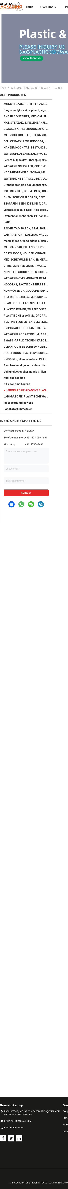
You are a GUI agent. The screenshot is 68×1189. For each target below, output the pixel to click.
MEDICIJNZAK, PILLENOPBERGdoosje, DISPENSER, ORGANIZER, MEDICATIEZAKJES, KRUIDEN (26, 247)
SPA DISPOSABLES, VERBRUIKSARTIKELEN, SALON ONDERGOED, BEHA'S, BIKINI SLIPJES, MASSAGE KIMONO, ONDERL (26, 297)
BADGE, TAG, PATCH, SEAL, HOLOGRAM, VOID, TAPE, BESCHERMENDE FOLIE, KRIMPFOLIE (26, 228)
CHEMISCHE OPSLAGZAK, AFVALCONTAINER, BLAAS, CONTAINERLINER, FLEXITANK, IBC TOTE (26, 197)
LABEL (8, 222)
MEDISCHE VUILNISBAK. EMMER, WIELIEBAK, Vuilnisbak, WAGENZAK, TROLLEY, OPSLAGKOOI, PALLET (26, 259)
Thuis (3, 88)
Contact (26, 492)
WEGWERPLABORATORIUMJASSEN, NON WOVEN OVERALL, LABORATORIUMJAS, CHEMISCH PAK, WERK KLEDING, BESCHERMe (26, 334)
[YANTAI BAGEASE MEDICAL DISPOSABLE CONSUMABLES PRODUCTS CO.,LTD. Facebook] (3, 1138)
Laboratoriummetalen (18, 409)
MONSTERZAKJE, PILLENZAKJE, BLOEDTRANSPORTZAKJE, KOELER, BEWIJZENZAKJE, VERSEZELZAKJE (26, 122)
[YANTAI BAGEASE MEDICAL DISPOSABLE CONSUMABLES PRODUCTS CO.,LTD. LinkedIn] (19, 1138)
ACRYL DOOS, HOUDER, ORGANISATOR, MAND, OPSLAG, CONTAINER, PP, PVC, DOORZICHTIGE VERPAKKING (26, 253)
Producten (16, 88)
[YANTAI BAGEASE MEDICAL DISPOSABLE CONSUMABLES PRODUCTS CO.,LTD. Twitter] (11, 1138)
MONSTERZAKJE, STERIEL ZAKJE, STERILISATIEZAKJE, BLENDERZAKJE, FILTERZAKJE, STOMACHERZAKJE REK (26, 104)
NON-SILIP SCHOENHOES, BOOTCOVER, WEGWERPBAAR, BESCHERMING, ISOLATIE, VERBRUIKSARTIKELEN (26, 272)
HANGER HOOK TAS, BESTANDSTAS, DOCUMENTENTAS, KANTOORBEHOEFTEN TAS (26, 147)
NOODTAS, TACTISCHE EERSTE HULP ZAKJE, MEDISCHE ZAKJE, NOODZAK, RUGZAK (26, 284)
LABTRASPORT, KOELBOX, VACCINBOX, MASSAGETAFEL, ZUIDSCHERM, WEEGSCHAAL (26, 234)
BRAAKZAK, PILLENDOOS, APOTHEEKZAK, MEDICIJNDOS (26, 129)
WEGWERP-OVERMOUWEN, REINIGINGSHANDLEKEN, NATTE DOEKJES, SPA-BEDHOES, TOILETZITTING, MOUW (26, 278)
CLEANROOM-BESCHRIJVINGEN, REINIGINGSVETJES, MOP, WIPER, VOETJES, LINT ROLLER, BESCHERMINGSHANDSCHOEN (26, 346)
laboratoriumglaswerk (18, 402)
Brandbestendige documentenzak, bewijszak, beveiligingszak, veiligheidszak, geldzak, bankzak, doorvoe (26, 185)
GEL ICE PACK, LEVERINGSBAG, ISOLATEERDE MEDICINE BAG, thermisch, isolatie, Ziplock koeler (26, 141)
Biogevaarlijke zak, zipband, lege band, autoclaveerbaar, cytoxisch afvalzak (26, 110)
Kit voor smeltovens (17, 384)
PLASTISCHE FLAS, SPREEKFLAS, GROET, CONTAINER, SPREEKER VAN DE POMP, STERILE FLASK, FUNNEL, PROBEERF (26, 303)
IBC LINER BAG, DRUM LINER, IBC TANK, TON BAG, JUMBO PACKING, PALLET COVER (26, 191)
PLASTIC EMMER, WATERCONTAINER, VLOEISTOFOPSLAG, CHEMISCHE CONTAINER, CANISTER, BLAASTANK (26, 309)
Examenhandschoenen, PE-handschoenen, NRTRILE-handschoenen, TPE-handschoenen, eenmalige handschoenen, (26, 216)
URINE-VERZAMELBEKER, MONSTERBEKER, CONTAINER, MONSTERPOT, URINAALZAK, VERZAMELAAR (26, 265)
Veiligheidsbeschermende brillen (25, 371)
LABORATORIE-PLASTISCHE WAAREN (26, 396)
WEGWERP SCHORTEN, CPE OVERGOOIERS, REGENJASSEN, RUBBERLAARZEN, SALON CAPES (26, 166)
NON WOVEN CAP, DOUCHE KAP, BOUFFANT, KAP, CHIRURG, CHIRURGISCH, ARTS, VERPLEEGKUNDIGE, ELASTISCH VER (26, 290)
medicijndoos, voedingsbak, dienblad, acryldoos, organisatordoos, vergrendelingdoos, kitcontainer (26, 241)
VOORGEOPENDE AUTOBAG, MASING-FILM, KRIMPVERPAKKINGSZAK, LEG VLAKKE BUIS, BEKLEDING (26, 172)
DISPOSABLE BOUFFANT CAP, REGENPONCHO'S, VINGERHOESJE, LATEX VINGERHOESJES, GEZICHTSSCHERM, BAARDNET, (26, 328)
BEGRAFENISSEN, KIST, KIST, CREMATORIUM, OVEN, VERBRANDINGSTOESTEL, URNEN (26, 203)
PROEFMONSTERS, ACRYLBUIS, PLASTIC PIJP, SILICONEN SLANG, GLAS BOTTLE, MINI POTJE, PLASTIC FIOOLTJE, (26, 353)
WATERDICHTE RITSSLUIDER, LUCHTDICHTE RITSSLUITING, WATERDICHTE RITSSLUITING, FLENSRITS (26, 178)
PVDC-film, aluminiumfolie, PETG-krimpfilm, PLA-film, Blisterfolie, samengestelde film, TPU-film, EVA (26, 359)
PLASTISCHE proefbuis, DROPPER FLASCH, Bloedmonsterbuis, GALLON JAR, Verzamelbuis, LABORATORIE (26, 315)
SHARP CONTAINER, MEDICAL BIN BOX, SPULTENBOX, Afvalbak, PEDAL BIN (26, 116)
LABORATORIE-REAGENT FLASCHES (27, 390)
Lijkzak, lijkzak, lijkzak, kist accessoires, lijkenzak (26, 209)
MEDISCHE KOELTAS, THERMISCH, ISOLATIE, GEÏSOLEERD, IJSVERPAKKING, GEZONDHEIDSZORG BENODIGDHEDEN (26, 135)
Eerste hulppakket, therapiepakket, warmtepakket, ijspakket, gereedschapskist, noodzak (26, 160)
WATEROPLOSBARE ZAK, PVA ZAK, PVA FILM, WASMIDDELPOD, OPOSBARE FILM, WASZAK (26, 153)
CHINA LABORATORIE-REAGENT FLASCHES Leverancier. (36, 1183)
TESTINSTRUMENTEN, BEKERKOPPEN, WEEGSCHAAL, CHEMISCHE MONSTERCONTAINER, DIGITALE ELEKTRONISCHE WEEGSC (26, 321)
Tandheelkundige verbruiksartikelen (26, 365)
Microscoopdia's (14, 378)
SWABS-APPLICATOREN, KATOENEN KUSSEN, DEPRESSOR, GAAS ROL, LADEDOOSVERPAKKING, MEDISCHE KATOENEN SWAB (26, 340)
